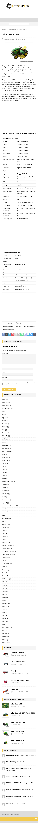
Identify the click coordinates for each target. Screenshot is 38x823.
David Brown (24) (7, 451)
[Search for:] (19, 24)
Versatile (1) (5, 621)
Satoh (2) (4, 588)
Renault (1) (5, 576)
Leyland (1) (5, 536)
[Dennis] (3, 805)
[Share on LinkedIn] (9, 334)
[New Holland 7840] (5, 663)
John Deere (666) (7, 518)
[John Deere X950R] (5, 724)
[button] (35, 19)
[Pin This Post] (12, 334)
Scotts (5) (5, 591)
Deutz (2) (4, 454)
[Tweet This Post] (6, 334)
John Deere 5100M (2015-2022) (23, 713)
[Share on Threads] (34, 334)
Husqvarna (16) (6, 500)
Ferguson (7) (5, 472)
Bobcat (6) (5, 421)
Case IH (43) (5, 433)
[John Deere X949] (5, 733)
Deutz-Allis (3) (6, 457)
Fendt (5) (4, 469)
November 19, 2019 (18, 673)
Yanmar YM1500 (17, 652)
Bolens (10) (5, 424)
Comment (5, 353)
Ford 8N (14, 671)
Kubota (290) (6, 524)
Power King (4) (6, 570)
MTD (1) (4, 560)
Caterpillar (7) (6, 436)
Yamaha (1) (5, 634)
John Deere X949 (17, 731)
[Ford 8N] (5, 672)
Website (4, 377)
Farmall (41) (5, 463)
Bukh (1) (4, 430)
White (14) (5, 630)
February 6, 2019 (17, 683)
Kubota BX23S (16, 689)
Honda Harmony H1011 (20, 680)
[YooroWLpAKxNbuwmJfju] (3, 797)
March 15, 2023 (17, 664)
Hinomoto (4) (6, 494)
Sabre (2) (4, 582)
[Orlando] (3, 763)
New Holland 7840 (18, 662)
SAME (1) (4, 585)
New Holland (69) (7, 564)
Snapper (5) (5, 606)
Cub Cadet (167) (6, 448)
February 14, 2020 (9, 39)
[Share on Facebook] (3, 334)
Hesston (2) (5, 490)
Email (3, 372)
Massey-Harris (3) (7, 548)
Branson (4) (5, 427)
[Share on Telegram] (28, 334)
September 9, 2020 (18, 655)
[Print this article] (18, 334)
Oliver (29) (5, 567)
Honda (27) (5, 497)
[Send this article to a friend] (15, 334)
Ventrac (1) (5, 618)
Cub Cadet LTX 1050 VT (29, 755)
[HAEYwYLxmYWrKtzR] (3, 790)
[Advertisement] (20, 13)
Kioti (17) (4, 521)
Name (4, 367)
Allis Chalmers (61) (7, 408)
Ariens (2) (4, 411)
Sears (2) (4, 594)
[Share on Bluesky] (31, 334)
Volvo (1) (4, 624)
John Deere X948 (17, 741)
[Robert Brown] (3, 777)
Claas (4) (4, 442)
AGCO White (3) (6, 405)
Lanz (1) (4, 533)
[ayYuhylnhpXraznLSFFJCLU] (3, 769)
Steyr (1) (4, 600)
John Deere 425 (28, 789)
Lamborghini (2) (6, 527)
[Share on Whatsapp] (22, 334)
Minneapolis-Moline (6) (8, 554)
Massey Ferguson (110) (9, 545)
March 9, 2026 (16, 706)
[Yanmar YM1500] (5, 654)
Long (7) (4, 539)
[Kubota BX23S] (5, 691)
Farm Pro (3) (5, 466)
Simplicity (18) (6, 603)
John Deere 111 (20, 762)
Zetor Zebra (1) (6, 643)
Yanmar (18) (5, 637)
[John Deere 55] (5, 705)
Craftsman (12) (6, 445)
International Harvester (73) (10, 506)
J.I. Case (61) (5, 512)
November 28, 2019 (18, 692)
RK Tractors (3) (6, 579)
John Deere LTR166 (19, 804)
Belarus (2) (5, 415)
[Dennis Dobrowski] (3, 756)
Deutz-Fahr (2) (6, 460)
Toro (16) (4, 609)
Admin (19, 39)
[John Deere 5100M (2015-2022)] (5, 715)
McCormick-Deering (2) (9, 551)
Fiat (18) (4, 475)
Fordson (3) (5, 484)
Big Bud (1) (5, 418)
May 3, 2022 (16, 715)
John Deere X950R (18, 722)
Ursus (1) (4, 612)
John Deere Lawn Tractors (14, 699)
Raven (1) (4, 573)
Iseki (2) (4, 509)
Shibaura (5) (5, 597)
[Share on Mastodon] (25, 334)
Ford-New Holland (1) (8, 481)
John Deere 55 (16, 704)
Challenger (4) (6, 439)
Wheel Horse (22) (7, 627)
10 (27, 655)
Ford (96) (4, 478)
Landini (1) (5, 530)
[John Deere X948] (5, 742)
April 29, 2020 (16, 725)
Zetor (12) (5, 640)
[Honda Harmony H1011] (5, 682)
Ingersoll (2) (5, 503)
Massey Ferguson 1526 (26, 776)
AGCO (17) (5, 399)
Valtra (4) (4, 615)
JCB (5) (4, 515)
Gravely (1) (5, 487)
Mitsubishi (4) (6, 557)
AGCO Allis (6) (6, 402)
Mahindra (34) (6, 542)
